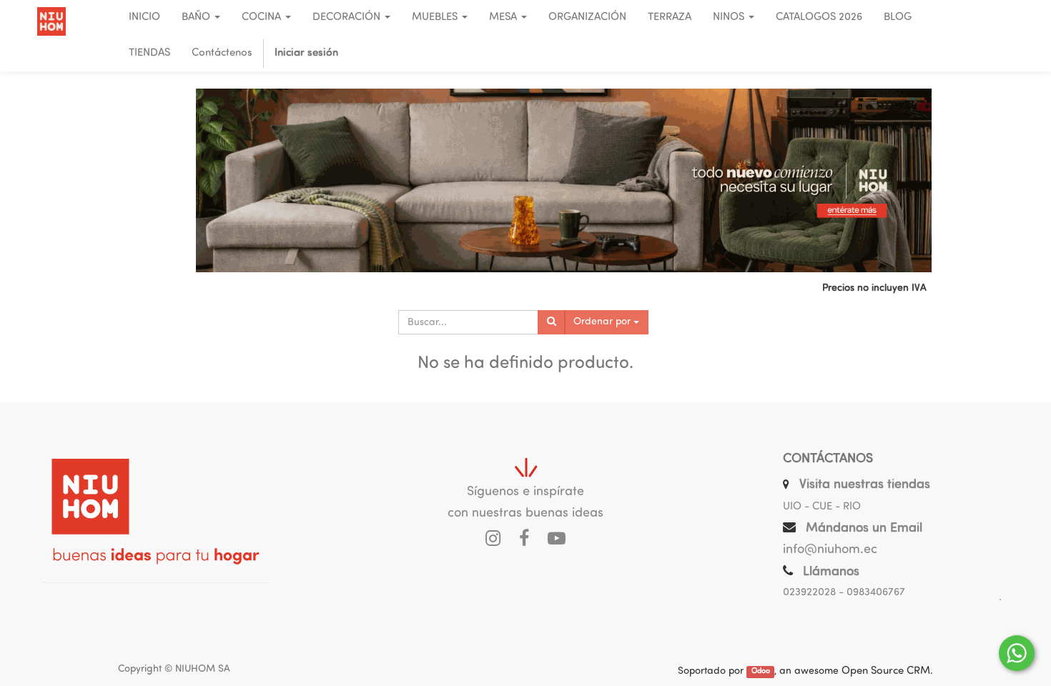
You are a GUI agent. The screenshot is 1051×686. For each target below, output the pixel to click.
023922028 (809, 592)
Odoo (760, 672)
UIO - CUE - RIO (822, 507)
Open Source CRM (886, 671)
